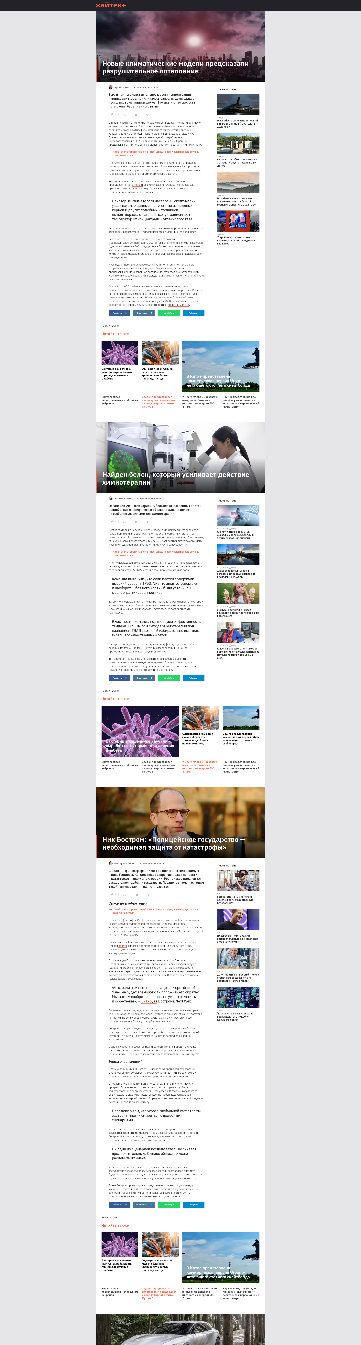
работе (122, 945)
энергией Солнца (178, 304)
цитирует (149, 1001)
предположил (136, 927)
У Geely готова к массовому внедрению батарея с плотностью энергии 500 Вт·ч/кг (200, 401)
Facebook (119, 313)
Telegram (193, 313)
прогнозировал (137, 1185)
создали (187, 662)
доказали (174, 530)
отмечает (137, 184)
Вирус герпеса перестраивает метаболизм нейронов (120, 400)
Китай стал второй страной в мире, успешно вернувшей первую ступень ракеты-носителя (156, 153)
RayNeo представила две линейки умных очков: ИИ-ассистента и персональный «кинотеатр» (241, 401)
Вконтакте (144, 313)
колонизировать (150, 1196)
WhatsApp (169, 313)
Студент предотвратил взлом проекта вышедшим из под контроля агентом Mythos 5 (159, 401)
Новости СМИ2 (110, 325)
